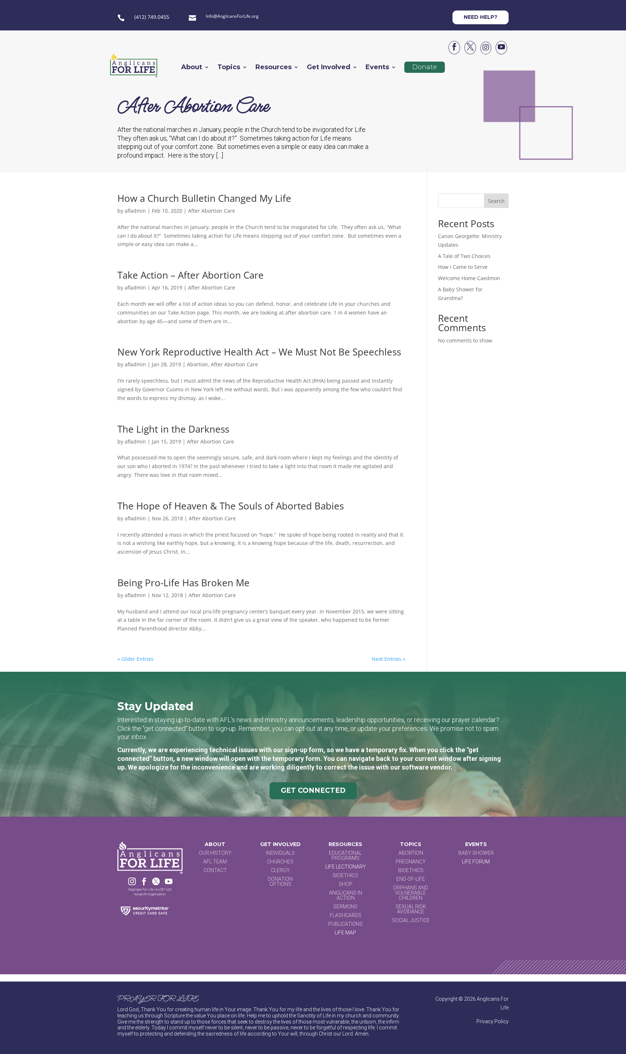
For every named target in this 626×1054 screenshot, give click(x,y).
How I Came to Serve (463, 266)
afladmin (135, 210)
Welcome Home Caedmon (469, 278)
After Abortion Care (211, 210)
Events (377, 67)
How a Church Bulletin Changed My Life (204, 198)
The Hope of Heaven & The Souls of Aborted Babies (230, 505)
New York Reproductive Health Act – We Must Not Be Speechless (259, 351)
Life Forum (476, 862)
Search (496, 200)
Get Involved (328, 67)
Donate (424, 67)
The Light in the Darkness (173, 429)
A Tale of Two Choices (464, 256)
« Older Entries (135, 658)
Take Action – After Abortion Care (190, 275)
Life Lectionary (345, 867)
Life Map (345, 933)
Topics (228, 67)
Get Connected (313, 790)
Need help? (480, 17)
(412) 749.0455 (151, 16)
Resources (273, 67)
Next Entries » (388, 658)
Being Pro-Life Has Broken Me (183, 582)
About (191, 67)
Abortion (197, 364)
